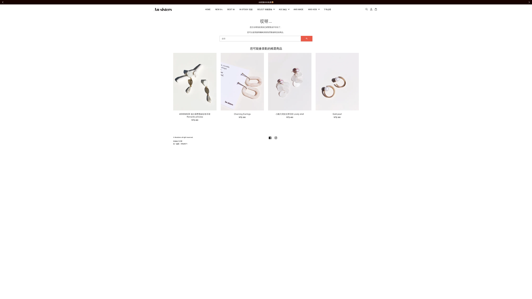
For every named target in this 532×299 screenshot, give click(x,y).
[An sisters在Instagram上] (276, 139)
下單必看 (327, 9)
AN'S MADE (298, 9)
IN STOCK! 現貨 (246, 9)
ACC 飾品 (283, 9)
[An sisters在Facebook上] (270, 139)
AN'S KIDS (312, 9)
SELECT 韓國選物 (264, 9)
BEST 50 (231, 9)
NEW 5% (219, 9)
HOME (208, 9)
